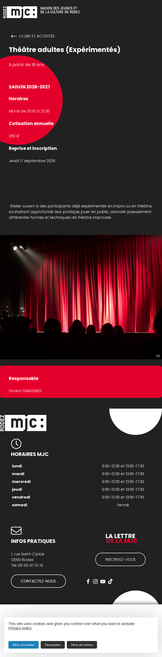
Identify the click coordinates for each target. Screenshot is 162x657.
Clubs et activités (37, 36)
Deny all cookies (82, 644)
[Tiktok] (110, 581)
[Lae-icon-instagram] (95, 581)
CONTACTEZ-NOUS (38, 581)
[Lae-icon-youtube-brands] (103, 581)
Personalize (53, 644)
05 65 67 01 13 (30, 565)
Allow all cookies (23, 644)
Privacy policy (20, 628)
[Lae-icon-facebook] (88, 581)
